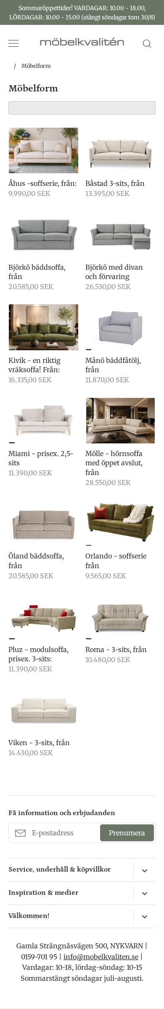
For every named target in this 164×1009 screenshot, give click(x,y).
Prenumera (127, 833)
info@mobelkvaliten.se (100, 957)
